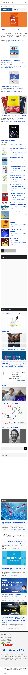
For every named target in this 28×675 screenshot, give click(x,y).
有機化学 (7, 67)
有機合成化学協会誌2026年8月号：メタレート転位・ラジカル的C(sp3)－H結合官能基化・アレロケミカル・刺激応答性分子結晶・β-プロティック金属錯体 (13, 620)
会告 (16, 600)
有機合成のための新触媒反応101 (9, 140)
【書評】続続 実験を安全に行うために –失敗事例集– (14, 116)
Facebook (25, 668)
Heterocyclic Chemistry (16, 211)
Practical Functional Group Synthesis (16, 230)
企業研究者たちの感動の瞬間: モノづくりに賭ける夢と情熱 (18, 194)
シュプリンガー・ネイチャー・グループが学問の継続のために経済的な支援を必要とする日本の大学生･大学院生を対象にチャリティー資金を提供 (14, 365)
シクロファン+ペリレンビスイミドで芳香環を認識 (14, 349)
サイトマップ (20, 668)
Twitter (8, 669)
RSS (16, 664)
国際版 (11, 669)
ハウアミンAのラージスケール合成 (10, 403)
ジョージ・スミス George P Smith (10, 427)
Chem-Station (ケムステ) (14, 650)
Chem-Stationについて (5, 668)
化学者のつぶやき (17, 40)
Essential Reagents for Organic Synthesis (18, 221)
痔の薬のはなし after (7, 331)
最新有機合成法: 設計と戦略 (16, 157)
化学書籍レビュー (10, 40)
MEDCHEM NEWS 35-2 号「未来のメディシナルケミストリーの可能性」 (13, 569)
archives (9, 600)
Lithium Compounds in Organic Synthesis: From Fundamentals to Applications (18, 203)
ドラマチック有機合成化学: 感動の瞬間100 (11, 60)
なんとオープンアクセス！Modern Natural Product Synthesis (13, 30)
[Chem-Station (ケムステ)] (8, 2)
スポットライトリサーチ (12, 529)
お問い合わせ (19, 669)
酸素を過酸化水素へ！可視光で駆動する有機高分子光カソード (13, 522)
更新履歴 (15, 668)
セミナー (13, 600)
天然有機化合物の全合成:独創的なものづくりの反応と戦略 (18, 167)
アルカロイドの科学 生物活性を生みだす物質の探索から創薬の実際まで (18, 185)
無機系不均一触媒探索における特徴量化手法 (12, 594)
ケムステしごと (18, 197)
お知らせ (11, 668)
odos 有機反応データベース (15, 548)
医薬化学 (24, 179)
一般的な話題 (10, 575)
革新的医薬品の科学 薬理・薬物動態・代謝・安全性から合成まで (18, 176)
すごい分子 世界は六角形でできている (18, 149)
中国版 (14, 669)
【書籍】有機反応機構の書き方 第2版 (10, 86)
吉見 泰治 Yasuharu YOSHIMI (9, 385)
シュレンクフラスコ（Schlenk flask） (11, 313)
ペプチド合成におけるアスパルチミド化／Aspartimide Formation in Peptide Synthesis (13, 542)
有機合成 (7, 41)
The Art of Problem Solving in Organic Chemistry (17, 239)
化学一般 (7, 121)
